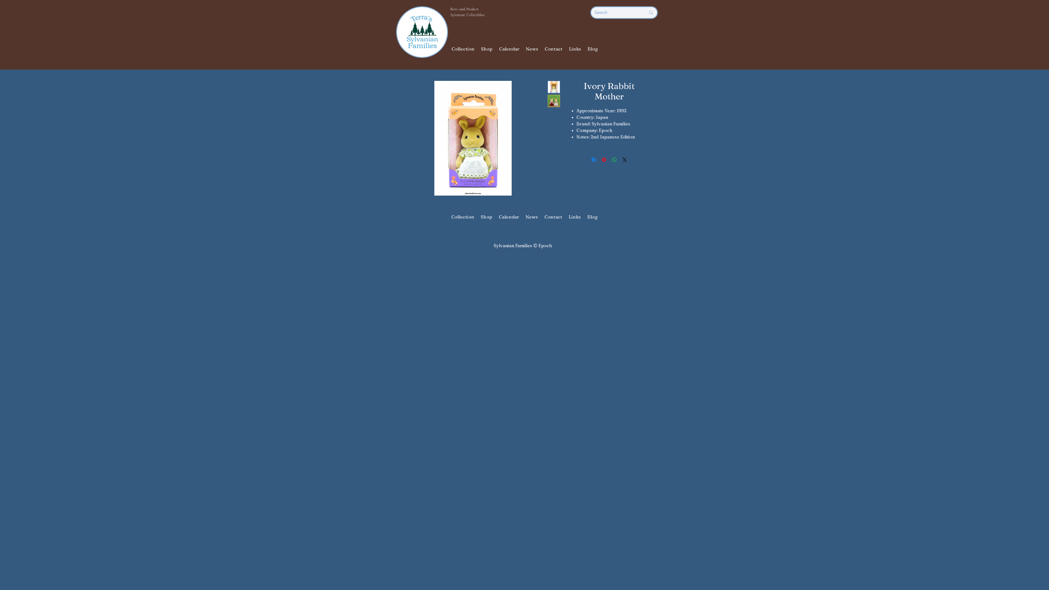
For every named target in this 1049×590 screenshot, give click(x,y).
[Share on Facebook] (593, 160)
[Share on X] (624, 160)
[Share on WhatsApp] (614, 160)
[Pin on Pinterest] (604, 160)
